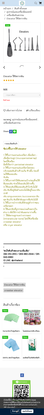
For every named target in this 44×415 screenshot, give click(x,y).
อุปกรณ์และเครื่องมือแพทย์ (25, 119)
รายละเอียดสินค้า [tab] (11, 144)
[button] (35, 3)
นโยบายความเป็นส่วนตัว (29, 405)
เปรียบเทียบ (34, 110)
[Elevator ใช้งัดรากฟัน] (22, 43)
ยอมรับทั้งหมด (27, 411)
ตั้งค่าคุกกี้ (15, 411)
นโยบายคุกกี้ (11, 407)
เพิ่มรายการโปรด (14, 110)
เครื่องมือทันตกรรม (12, 122)
